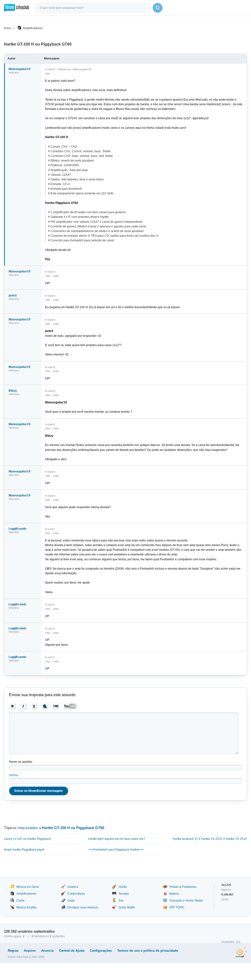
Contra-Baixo (76, 893)
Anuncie (47, 950)
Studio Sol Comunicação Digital (241, 952)
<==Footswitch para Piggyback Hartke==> (116, 849)
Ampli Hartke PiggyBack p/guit (24, 849)
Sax (121, 900)
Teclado (123, 893)
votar (56, 275)
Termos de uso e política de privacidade (147, 950)
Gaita (71, 900)
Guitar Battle (126, 907)
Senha (13, 775)
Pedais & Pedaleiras (183, 887)
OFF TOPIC (177, 907)
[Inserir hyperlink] (45, 706)
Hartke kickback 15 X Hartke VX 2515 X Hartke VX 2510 (210, 839)
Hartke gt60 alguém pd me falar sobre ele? (116, 839)
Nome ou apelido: (21, 761)
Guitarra (72, 887)
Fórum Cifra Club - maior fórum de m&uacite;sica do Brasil (16, 8)
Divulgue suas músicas (82, 907)
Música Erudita (26, 907)
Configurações (101, 950)
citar (47, 73)
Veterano (14, 72)
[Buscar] (158, 8)
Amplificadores (33, 28)
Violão (122, 887)
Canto (20, 900)
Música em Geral (27, 887)
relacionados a (61, 828)
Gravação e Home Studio (186, 900)
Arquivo (30, 950)
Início (7, 28)
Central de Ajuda (71, 950)
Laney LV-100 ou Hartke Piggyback (27, 839)
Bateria (174, 893)
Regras (13, 950)
